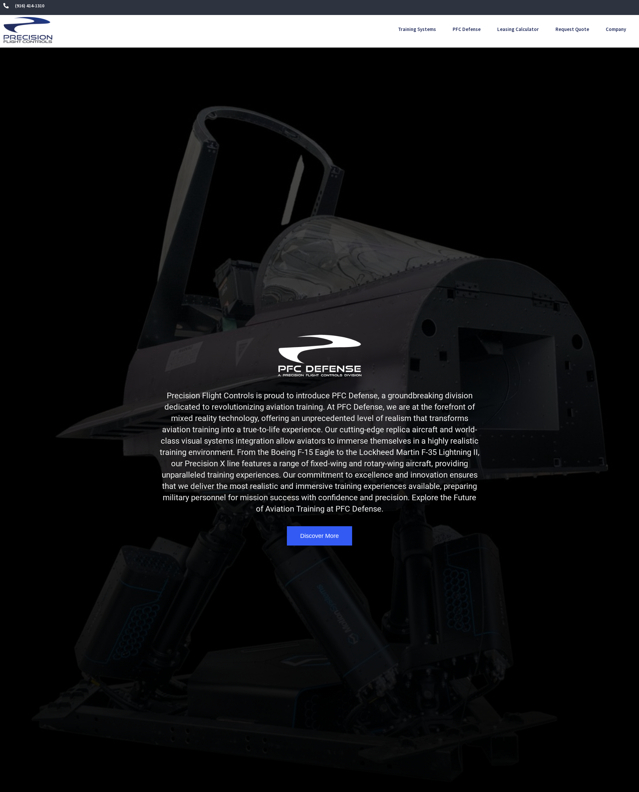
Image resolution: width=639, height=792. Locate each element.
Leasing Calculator (518, 29)
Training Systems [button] (417, 29)
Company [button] (616, 29)
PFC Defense (467, 29)
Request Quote (572, 29)
